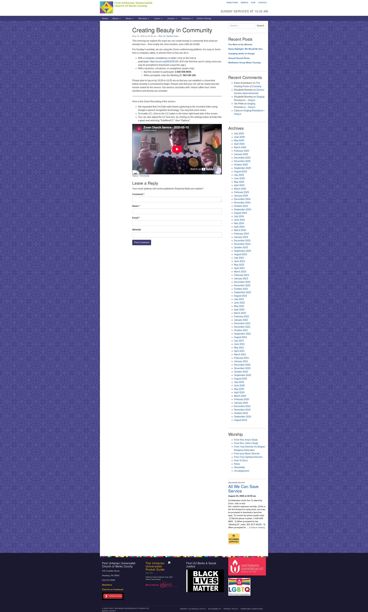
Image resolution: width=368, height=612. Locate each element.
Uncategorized (241, 471)
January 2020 (241, 403)
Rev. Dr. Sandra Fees (168, 36)
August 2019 (240, 420)
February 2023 (241, 275)
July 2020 (239, 382)
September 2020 (242, 375)
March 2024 (240, 230)
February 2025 (241, 192)
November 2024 (242, 202)
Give (253, 2)
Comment (138, 194)
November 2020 (242, 368)
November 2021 (242, 327)
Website (136, 229)
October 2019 (241, 413)
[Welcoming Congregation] (239, 585)
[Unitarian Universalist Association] (247, 566)
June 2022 (239, 302)
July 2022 (239, 299)
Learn (157, 18)
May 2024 (239, 223)
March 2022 (240, 313)
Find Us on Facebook (112, 589)
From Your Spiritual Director (248, 457)
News (128, 18)
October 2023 (241, 247)
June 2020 (239, 385)
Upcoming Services (234, 540)
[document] (184, 287)
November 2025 (242, 161)
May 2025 (239, 182)
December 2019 (242, 406)
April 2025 (239, 185)
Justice (171, 18)
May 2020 (239, 389)
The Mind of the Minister (240, 44)
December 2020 (242, 365)
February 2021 (241, 358)
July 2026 (239, 133)
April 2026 (239, 144)
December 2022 (242, 282)
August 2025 (240, 171)
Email (136, 218)
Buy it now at (152, 585)
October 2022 (241, 289)
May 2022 (239, 306)
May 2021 (239, 347)
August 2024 (240, 213)
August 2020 (240, 378)
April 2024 (239, 227)
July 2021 (239, 340)
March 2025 (240, 189)
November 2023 (242, 244)
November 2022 (242, 285)
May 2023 (239, 264)
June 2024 (239, 220)
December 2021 (242, 323)
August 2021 (240, 337)
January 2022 (241, 320)
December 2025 (242, 157)
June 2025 (239, 178)
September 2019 (242, 416)
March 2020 (240, 396)
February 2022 (241, 316)
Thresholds (144, 176)
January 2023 (241, 278)
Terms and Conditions (251, 609)
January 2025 (241, 195)
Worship (143, 18)
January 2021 (241, 361)
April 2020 (239, 392)
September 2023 (242, 251)
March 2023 (240, 271)
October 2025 (241, 164)
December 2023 (242, 240)
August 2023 (240, 254)
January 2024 (241, 237)
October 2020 (241, 372)
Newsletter (239, 467)
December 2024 (242, 199)
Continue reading (257, 527)
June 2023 (239, 261)
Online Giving (204, 18)
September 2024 (242, 209)
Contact (262, 2)
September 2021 (242, 334)
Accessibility (214, 609)
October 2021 (241, 330)
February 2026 (241, 151)
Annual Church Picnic (239, 58)
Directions (232, 2)
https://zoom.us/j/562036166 (164, 61)
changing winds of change (241, 53)
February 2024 (241, 233)
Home (105, 18)
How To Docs (241, 460)
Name (136, 206)
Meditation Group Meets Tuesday (244, 62)
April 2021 (239, 351)
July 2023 (239, 258)
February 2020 (241, 399)
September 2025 (242, 168)
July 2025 (239, 175)
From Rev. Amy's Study (246, 440)
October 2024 (241, 206)
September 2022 (242, 292)
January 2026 (241, 154)
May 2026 (239, 140)
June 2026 (239, 137)
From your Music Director (247, 453)
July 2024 (239, 216)
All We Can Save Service (243, 488)
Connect (186, 18)
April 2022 (239, 309)
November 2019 (242, 409)
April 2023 (239, 268)
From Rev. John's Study (246, 443)
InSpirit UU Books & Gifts (193, 609)
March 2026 (240, 147)
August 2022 (240, 296)
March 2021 (240, 354)
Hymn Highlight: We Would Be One (245, 49)
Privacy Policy (231, 609)
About (115, 18)
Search (244, 2)
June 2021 (239, 344)
